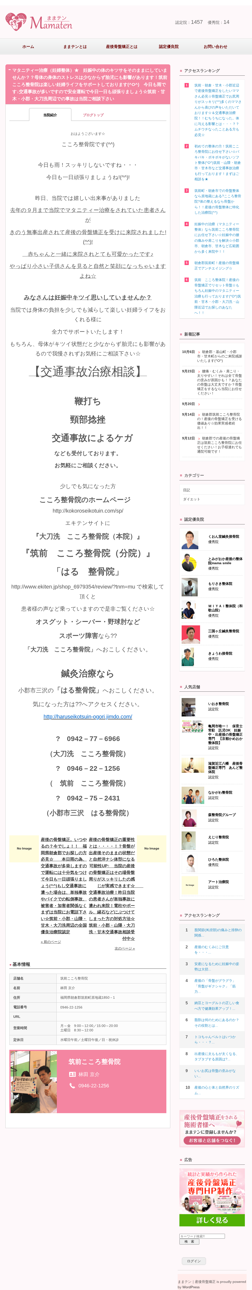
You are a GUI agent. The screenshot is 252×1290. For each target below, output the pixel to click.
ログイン (194, 1261)
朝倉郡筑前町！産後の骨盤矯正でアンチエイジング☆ (216, 265)
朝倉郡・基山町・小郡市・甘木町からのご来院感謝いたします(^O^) (219, 356)
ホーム (28, 46)
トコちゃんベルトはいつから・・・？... (215, 1039)
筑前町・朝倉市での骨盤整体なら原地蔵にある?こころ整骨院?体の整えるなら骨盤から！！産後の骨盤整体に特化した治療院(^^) (217, 202)
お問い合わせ (215, 46)
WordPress (191, 1287)
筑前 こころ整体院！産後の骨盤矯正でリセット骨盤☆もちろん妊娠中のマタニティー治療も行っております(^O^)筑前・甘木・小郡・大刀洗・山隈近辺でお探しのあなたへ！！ (217, 296)
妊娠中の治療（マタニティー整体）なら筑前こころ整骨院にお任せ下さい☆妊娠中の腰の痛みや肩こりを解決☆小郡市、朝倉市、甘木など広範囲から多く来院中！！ (216, 237)
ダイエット (191, 499)
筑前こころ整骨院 (95, 1061)
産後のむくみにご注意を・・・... (211, 949)
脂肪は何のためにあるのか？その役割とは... (216, 1022)
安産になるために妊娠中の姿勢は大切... (216, 966)
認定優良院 (169, 46)
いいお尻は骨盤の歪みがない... (215, 1073)
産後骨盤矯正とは (122, 46)
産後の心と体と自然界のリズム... (216, 1090)
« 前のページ (51, 942)
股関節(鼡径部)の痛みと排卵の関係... (218, 932)
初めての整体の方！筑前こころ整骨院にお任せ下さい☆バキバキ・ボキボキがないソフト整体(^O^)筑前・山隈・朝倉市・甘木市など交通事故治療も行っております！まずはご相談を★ (217, 162)
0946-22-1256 (94, 1085)
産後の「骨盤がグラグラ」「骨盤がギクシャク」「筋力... (215, 986)
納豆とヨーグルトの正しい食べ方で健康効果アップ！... (216, 1005)
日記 (186, 490)
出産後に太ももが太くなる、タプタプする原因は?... (216, 1056)
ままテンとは (75, 46)
